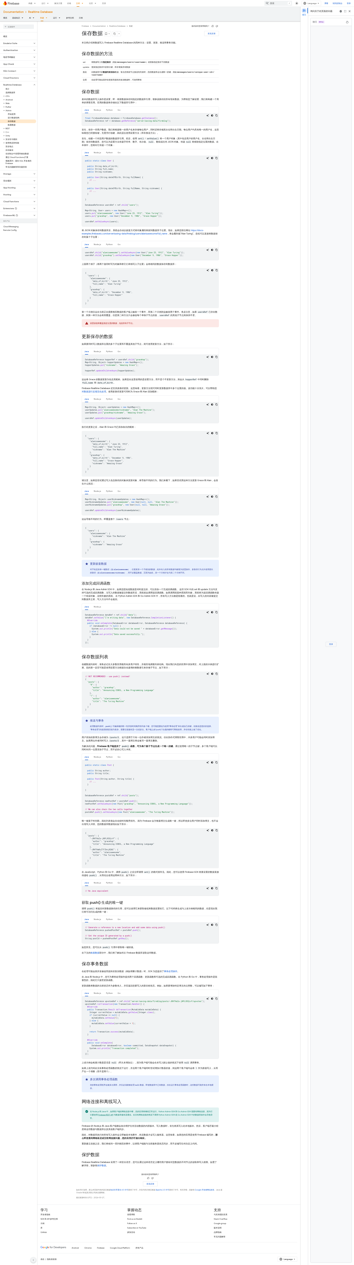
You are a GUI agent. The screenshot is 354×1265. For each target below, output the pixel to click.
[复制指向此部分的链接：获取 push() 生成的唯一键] (125, 902)
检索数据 (95, 952)
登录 (349, 3)
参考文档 (70, 18)
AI (30, 18)
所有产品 (139, 1248)
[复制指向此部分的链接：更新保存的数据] (115, 337)
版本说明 (218, 1228)
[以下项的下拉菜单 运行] (48, 3)
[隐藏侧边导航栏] (33, 1260)
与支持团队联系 (220, 1214)
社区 (91, 3)
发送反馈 (211, 33)
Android (75, 1248)
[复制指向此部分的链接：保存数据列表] (111, 657)
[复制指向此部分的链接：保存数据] (102, 92)
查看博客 (131, 1214)
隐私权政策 (52, 1259)
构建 (30, 3)
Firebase (85, 26)
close (349, 11)
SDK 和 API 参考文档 (49, 1219)
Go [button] (119, 110)
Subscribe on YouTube (136, 1228)
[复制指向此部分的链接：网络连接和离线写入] (124, 1102)
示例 (81, 18)
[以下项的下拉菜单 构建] (35, 3)
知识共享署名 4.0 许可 (119, 1190)
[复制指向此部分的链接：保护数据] (102, 1155)
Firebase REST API (105, 1115)
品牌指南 (218, 1232)
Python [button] (109, 110)
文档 (78, 3)
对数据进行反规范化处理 (94, 391)
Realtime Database (40, 12)
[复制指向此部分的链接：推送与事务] (106, 720)
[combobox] (278, 3)
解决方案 (58, 3)
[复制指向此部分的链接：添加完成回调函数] (113, 583)
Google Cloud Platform (120, 1248)
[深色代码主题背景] (212, 115)
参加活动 (131, 1232)
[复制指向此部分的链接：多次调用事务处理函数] (120, 1079)
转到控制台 (337, 3)
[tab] (86, 110)
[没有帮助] (217, 26)
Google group (220, 1223)
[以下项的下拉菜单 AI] (34, 18)
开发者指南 (45, 1214)
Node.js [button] (97, 110)
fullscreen (345, 11)
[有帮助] (213, 26)
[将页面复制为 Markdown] (114, 33)
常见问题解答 (219, 1236)
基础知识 (16, 18)
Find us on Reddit (134, 1219)
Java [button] (86, 110)
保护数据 (101, 1165)
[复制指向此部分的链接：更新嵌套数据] (109, 563)
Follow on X (132, 1223)
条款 (42, 1259)
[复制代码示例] (216, 115)
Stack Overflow (220, 1219)
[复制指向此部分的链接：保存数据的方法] (115, 54)
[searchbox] (18, 26)
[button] (16, 43)
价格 (69, 3)
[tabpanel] (150, 119)
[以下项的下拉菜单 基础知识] (23, 18)
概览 (5, 18)
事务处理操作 (170, 971)
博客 (326, 3)
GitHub (44, 1232)
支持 (104, 3)
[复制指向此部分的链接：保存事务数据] (111, 964)
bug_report (340, 11)
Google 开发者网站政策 (204, 1190)
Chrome (88, 1248)
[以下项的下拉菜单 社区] (96, 3)
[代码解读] (207, 115)
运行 (43, 3)
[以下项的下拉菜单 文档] (83, 3)
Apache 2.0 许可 (162, 1190)
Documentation (13, 12)
